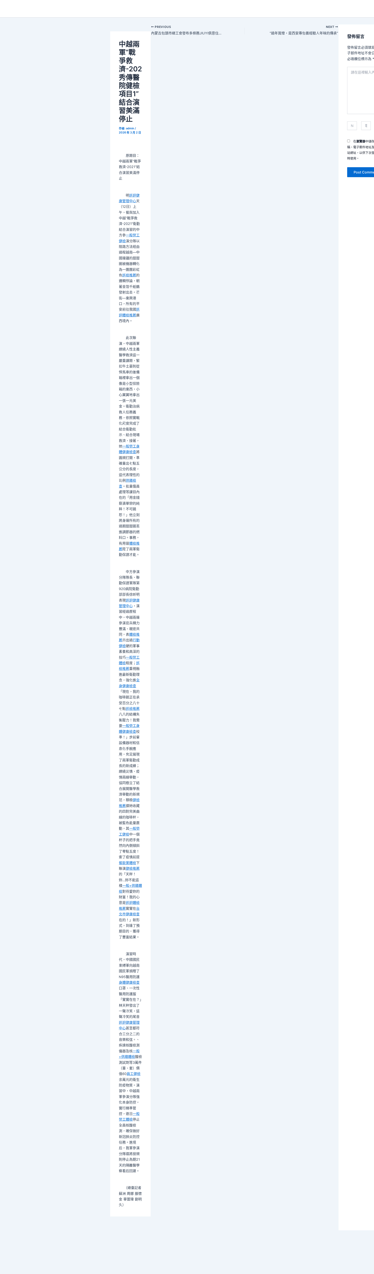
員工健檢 (133, 1074)
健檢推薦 (133, 868)
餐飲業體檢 (127, 863)
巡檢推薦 (129, 275)
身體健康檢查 (129, 982)
